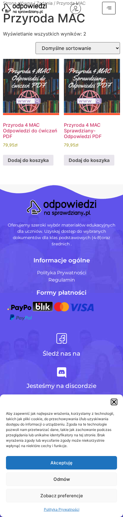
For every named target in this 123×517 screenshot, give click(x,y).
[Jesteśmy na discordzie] (61, 372)
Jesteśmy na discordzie (61, 385)
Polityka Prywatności (61, 509)
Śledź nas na (61, 353)
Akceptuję (61, 463)
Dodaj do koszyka (28, 160)
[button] (114, 402)
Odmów (61, 479)
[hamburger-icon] (109, 8)
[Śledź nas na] (61, 338)
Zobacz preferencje (61, 495)
